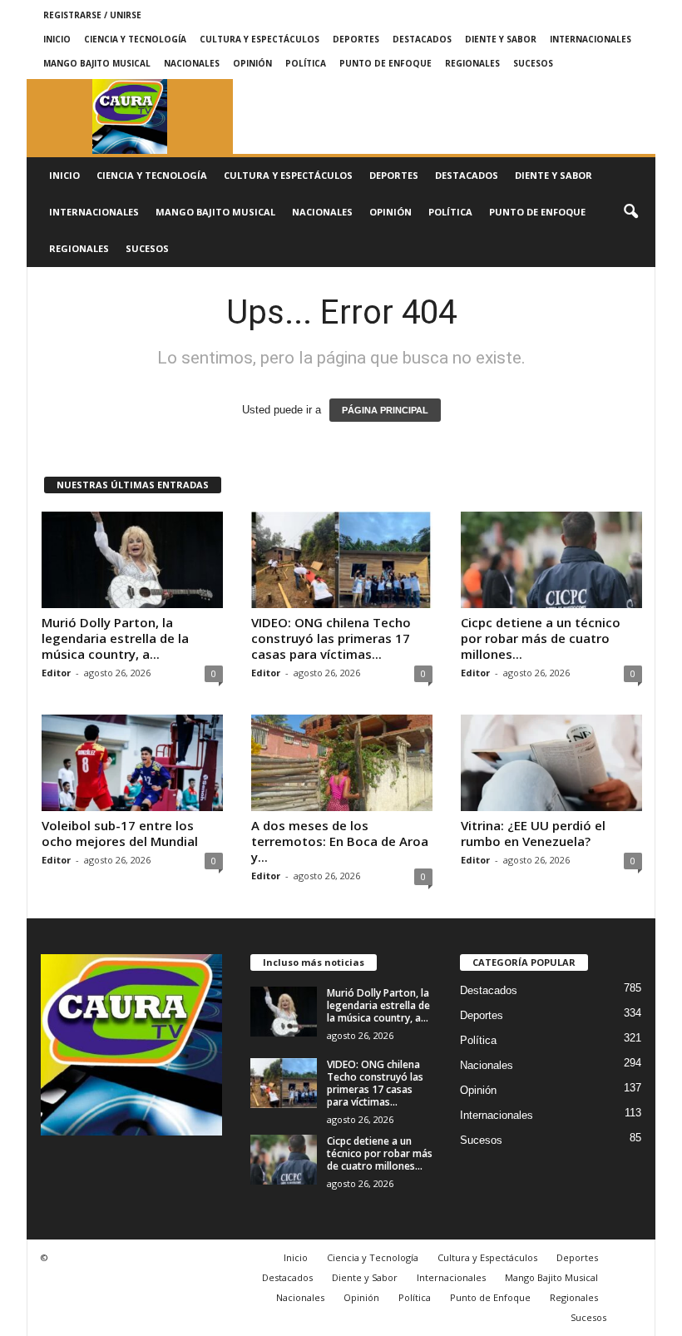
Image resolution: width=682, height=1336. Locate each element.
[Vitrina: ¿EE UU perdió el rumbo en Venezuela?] (551, 763)
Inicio (57, 39)
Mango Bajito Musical (97, 63)
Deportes (356, 39)
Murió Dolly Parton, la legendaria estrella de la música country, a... (115, 638)
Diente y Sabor (500, 39)
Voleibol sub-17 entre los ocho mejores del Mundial (120, 833)
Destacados (422, 39)
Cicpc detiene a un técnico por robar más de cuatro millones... (540, 638)
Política (305, 63)
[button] (630, 212)
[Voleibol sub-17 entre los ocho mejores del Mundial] (132, 763)
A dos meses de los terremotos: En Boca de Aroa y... (339, 841)
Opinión (252, 63)
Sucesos (533, 63)
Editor (56, 672)
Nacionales (192, 63)
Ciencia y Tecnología (135, 39)
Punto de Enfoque (385, 63)
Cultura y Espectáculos (259, 39)
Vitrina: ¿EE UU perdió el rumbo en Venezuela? (533, 833)
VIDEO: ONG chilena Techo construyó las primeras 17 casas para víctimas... (331, 638)
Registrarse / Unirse (92, 15)
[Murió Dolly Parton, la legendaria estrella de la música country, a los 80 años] (132, 560)
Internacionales (590, 39)
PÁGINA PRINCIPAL (385, 410)
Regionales (472, 63)
